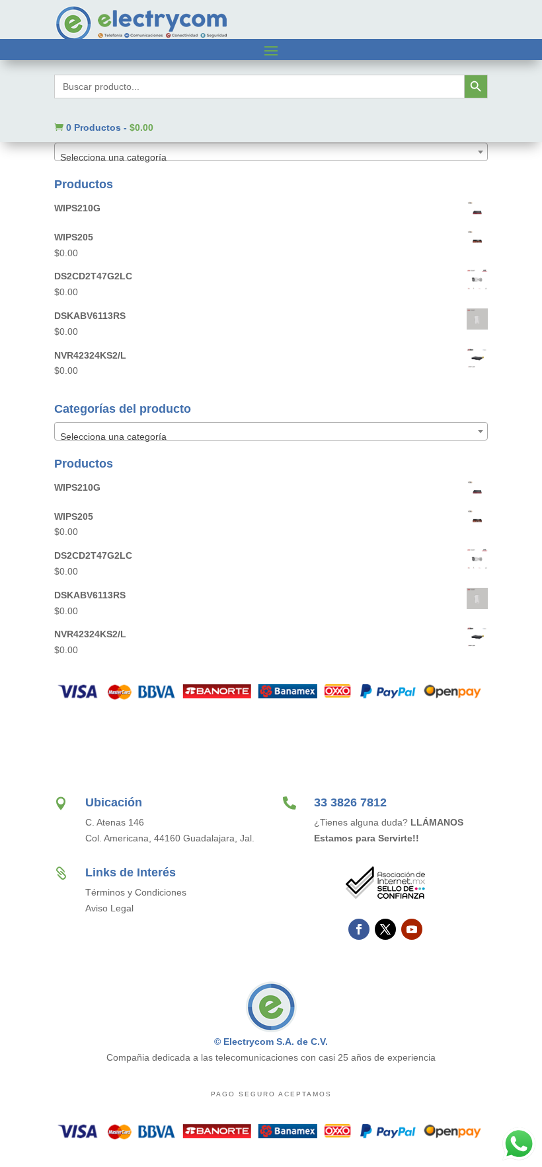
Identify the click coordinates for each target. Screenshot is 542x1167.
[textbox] (271, 157)
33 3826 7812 (350, 802)
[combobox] (271, 152)
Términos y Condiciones (135, 892)
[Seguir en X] (385, 929)
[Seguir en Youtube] (411, 929)
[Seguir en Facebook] (358, 929)
